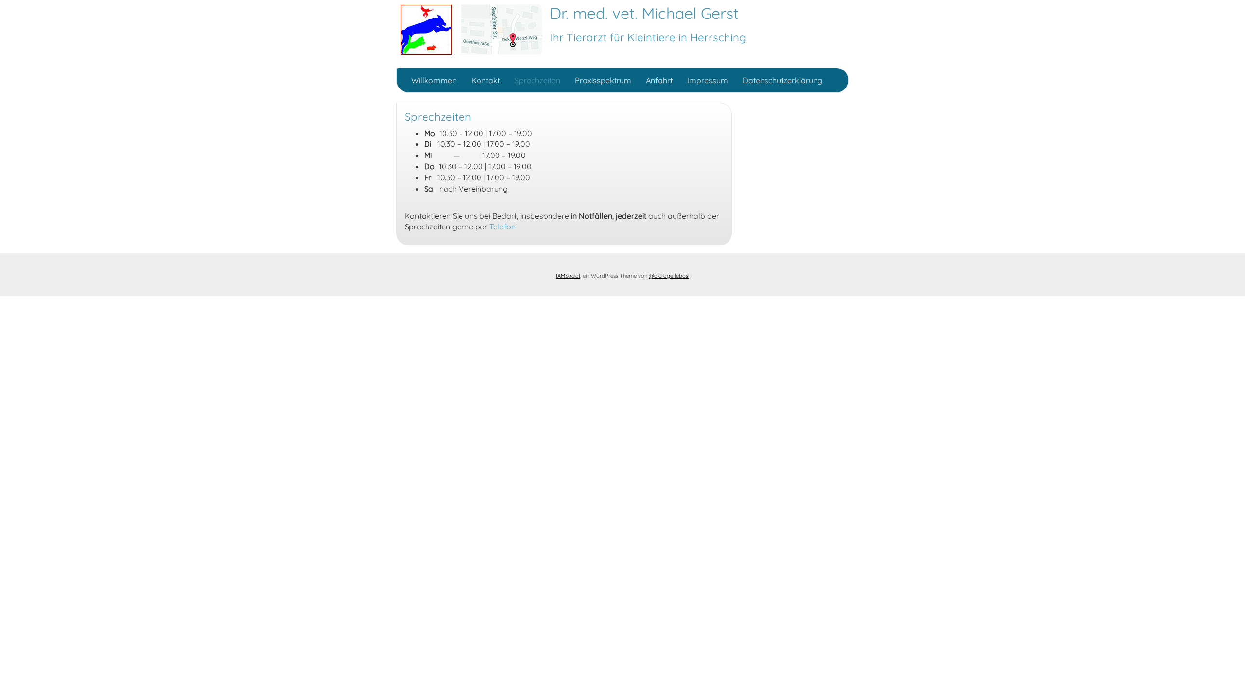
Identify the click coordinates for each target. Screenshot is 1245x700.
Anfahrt (659, 80)
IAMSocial (568, 275)
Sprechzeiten (537, 80)
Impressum (707, 80)
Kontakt (485, 80)
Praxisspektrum (603, 80)
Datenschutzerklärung (782, 80)
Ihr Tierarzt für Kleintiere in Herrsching (648, 37)
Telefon (502, 226)
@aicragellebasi (669, 275)
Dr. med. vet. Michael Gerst (644, 13)
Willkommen (434, 80)
